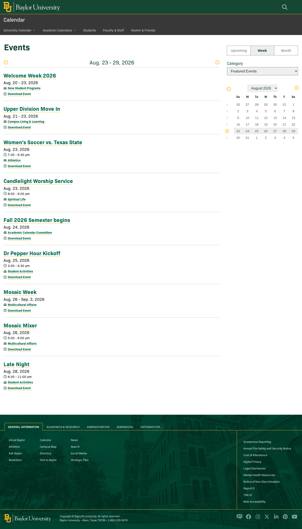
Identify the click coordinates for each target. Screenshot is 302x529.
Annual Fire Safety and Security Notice (267, 448)
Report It (248, 488)
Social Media (79, 453)
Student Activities (20, 271)
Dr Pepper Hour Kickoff (32, 253)
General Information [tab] (23, 427)
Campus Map (48, 446)
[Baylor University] (31, 7)
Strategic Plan (79, 460)
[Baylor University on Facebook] (247, 519)
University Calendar (17, 30)
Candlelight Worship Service (38, 180)
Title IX (247, 495)
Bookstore (15, 460)
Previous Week (5, 62)
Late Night (16, 364)
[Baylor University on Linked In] (275, 519)
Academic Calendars (57, 30)
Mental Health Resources (259, 475)
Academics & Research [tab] (63, 427)
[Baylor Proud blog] (238, 519)
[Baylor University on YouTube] (293, 519)
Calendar (14, 19)
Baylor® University (85, 516)
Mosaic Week (20, 291)
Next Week (217, 62)
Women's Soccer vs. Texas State (43, 142)
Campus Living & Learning (26, 121)
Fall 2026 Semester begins (37, 219)
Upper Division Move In (32, 108)
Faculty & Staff (113, 30)
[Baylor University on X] (266, 519)
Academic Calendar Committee (30, 232)
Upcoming (239, 50)
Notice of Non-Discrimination (261, 481)
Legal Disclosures (254, 468)
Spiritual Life (17, 199)
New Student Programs (24, 88)
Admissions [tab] (125, 427)
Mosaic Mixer (20, 325)
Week (262, 50)
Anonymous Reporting (257, 441)
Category (235, 63)
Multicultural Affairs (22, 304)
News (74, 440)
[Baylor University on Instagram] (257, 519)
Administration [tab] (98, 427)
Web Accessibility (254, 501)
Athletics (14, 160)
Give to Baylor (48, 460)
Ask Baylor (15, 453)
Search (75, 446)
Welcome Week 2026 (30, 75)
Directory (45, 453)
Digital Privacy (252, 461)
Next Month (296, 88)
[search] (285, 7)
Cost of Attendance (255, 455)
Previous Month (228, 89)
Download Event (19, 93)
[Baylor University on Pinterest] (284, 519)
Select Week (230, 104)
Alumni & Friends (143, 30)
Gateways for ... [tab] (151, 427)
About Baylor (17, 440)
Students (89, 30)
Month (286, 50)
